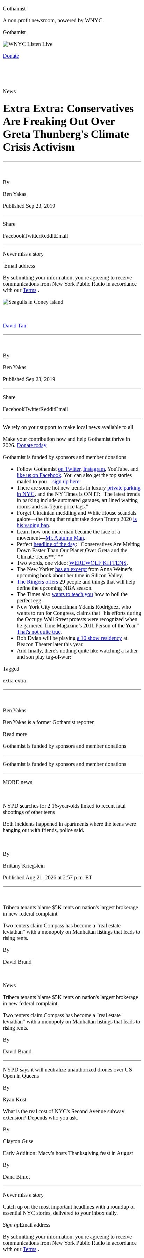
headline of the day (54, 544)
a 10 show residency (99, 638)
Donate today (31, 445)
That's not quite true (38, 632)
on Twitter (69, 469)
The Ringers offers (37, 582)
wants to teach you (72, 594)
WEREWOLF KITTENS (98, 563)
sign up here (65, 481)
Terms (29, 290)
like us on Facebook (39, 475)
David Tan (14, 326)
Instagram (94, 469)
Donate (11, 56)
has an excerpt (71, 569)
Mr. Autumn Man (64, 538)
